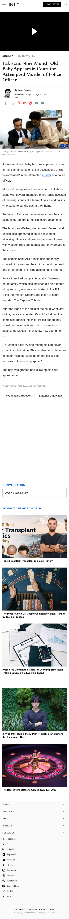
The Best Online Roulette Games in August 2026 (29, 789)
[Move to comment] (43, 103)
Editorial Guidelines (51, 395)
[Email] (36, 103)
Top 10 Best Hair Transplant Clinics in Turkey (27, 561)
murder (46, 175)
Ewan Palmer (25, 90)
